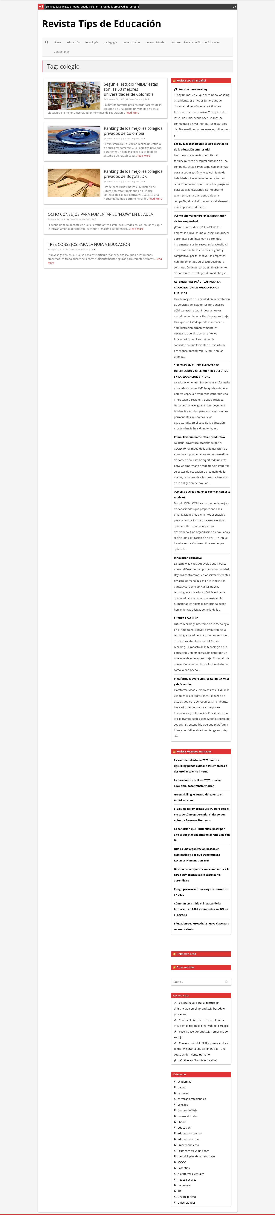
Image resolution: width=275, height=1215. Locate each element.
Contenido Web (187, 1110)
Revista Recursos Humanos (193, 751)
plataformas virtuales (191, 1174)
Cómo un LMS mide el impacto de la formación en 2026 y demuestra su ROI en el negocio (201, 909)
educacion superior (190, 1133)
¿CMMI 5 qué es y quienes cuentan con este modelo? (202, 494)
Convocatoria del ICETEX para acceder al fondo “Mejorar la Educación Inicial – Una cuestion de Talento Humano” (201, 1048)
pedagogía (110, 42)
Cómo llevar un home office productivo (199, 437)
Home (57, 42)
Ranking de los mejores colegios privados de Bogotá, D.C (133, 174)
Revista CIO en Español (191, 80)
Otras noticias (185, 967)
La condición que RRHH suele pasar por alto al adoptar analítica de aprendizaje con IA (202, 834)
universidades (131, 42)
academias (184, 1081)
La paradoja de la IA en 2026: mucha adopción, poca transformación (197, 783)
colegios (183, 1104)
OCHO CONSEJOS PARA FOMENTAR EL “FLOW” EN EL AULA (100, 214)
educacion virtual (188, 1139)
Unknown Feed (186, 954)
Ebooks (182, 1122)
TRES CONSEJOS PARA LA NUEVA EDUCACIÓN (89, 244)
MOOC (182, 1162)
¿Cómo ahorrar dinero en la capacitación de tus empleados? (200, 218)
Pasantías (184, 1168)
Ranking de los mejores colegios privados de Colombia (133, 131)
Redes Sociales (187, 1179)
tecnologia (184, 1185)
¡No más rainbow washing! (191, 89)
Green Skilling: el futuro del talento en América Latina (198, 797)
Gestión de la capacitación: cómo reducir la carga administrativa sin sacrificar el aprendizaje (201, 874)
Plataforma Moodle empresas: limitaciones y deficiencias (201, 681)
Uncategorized (187, 1197)
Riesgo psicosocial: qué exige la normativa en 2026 (201, 892)
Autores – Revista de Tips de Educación (195, 42)
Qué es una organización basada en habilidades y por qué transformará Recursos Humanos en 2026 (197, 854)
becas (181, 1087)
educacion (184, 1127)
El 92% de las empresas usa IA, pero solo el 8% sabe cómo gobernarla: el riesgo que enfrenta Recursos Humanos (201, 814)
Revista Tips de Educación (101, 23)
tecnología (91, 42)
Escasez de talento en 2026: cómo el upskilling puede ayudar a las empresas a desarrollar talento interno (200, 765)
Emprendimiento (188, 1145)
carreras (183, 1093)
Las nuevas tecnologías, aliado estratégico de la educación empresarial (201, 146)
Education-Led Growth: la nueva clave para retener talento (201, 926)
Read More (132, 112)
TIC (180, 1191)
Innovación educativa (188, 558)
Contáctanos (61, 51)
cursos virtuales (156, 42)
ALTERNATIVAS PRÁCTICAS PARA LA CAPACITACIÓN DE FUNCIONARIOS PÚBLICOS (197, 287)
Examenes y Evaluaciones (194, 1151)
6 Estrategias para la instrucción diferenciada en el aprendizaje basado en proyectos (200, 1008)
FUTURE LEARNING (186, 618)
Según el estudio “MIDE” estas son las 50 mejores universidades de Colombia (131, 89)
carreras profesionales (192, 1099)
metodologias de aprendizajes (197, 1156)
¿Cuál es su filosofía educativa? (198, 1060)
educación (73, 42)
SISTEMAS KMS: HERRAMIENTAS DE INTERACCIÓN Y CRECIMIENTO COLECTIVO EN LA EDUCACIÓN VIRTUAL (201, 370)
